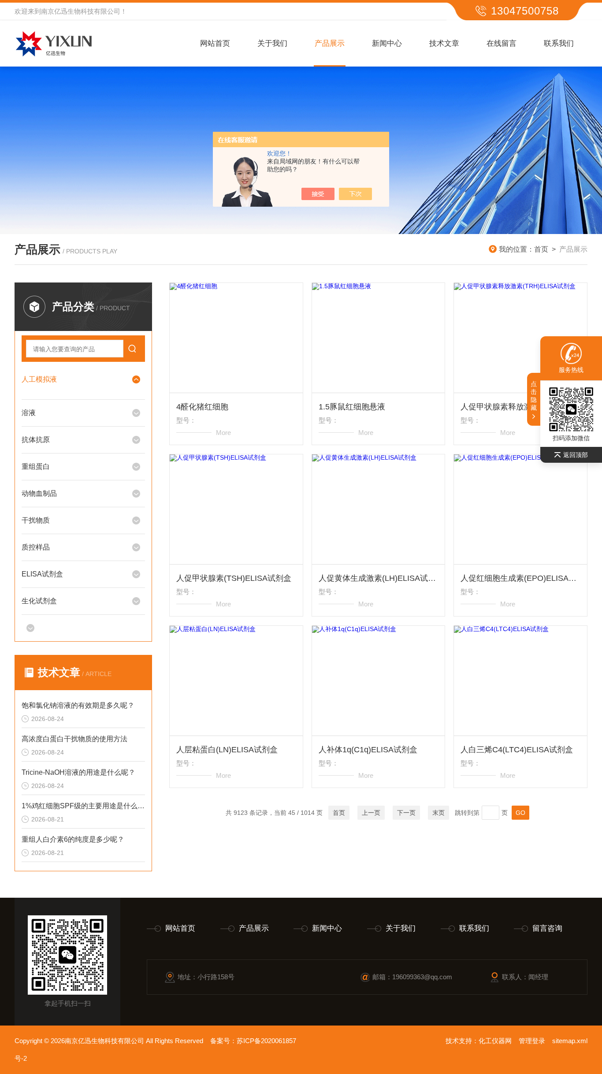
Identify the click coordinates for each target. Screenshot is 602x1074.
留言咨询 (547, 928)
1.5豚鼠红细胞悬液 (352, 406)
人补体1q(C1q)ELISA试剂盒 (368, 749)
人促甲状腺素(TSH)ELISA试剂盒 (233, 578)
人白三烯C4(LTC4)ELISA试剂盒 (517, 749)
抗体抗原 (36, 439)
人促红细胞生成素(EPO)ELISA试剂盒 (520, 578)
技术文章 (444, 43)
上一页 (371, 812)
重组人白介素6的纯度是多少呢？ (73, 839)
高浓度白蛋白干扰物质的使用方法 (74, 739)
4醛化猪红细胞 (202, 406)
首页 (541, 249)
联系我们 (559, 43)
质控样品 (36, 547)
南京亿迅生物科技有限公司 (80, 11)
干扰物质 (36, 520)
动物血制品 (39, 493)
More (223, 432)
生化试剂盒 (39, 601)
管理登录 (532, 1040)
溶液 (29, 412)
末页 (438, 812)
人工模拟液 (39, 379)
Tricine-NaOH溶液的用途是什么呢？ (78, 772)
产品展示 (330, 43)
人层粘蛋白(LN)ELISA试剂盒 (227, 749)
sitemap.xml (569, 1040)
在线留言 (502, 43)
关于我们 (272, 43)
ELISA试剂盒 (42, 574)
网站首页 (215, 43)
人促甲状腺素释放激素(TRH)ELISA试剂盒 (520, 406)
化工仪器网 (495, 1040)
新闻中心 (387, 43)
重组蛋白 (36, 466)
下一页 (406, 812)
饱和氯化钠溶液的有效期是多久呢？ (78, 705)
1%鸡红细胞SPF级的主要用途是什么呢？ (83, 806)
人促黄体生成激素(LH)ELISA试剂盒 (378, 578)
